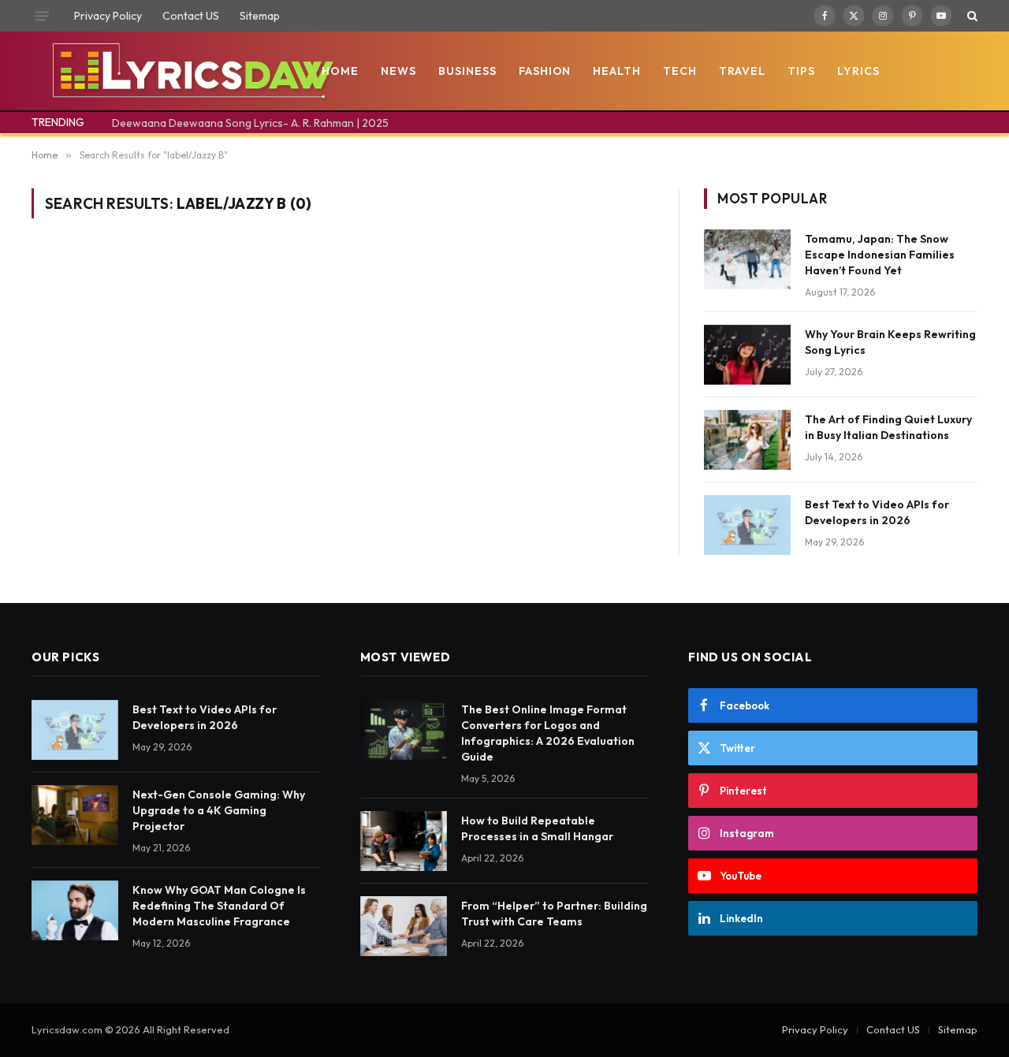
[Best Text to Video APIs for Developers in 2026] (747, 525)
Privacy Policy (108, 16)
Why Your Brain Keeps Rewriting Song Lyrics (890, 342)
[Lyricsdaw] (191, 71)
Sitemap (260, 16)
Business (467, 71)
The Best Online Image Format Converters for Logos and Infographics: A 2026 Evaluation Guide (548, 733)
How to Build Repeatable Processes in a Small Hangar (537, 828)
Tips (801, 71)
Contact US (190, 16)
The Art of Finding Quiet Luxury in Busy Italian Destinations (888, 427)
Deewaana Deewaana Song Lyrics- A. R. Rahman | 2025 (250, 123)
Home (340, 71)
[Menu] (42, 16)
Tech (680, 71)
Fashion (545, 71)
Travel (742, 71)
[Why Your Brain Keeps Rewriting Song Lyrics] (747, 355)
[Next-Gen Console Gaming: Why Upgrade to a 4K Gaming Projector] (75, 815)
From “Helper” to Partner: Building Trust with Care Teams (554, 914)
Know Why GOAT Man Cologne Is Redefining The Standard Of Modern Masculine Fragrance (219, 906)
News (398, 71)
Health (617, 71)
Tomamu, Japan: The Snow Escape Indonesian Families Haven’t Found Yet (880, 254)
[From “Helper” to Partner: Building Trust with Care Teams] (403, 926)
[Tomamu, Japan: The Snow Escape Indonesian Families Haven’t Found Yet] (747, 259)
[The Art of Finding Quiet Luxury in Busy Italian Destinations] (747, 440)
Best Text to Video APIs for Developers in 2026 (877, 512)
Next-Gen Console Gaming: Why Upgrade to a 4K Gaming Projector (218, 810)
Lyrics (858, 71)
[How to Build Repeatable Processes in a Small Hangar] (403, 841)
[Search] (970, 16)
